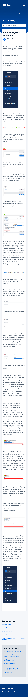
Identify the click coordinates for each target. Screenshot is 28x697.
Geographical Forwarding (9, 663)
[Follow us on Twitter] (6, 692)
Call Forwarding (16, 13)
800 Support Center (6, 13)
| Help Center (15, 5)
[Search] (3, 25)
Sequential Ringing (6, 634)
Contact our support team (8, 688)
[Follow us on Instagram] (12, 692)
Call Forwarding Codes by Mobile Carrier (12, 651)
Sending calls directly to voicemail (9, 627)
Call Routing (6, 16)
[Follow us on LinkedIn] (9, 692)
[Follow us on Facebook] (3, 692)
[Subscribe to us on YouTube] (14, 692)
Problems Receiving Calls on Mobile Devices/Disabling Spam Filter (13, 639)
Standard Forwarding (6, 624)
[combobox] (14, 25)
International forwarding (7, 631)
